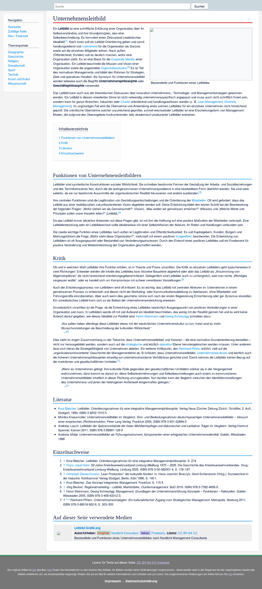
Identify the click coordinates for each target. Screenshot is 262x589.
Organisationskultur (113, 68)
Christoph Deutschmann (82, 474)
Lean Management (210, 101)
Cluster (125, 101)
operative (165, 344)
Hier (49, 569)
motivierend (89, 46)
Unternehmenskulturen (212, 353)
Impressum (113, 581)
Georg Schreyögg (177, 316)
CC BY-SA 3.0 (187, 533)
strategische (134, 344)
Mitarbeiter (199, 200)
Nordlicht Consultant (124, 533)
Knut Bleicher (67, 408)
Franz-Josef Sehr (77, 465)
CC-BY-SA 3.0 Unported (153, 562)
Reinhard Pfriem (189, 348)
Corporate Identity (123, 59)
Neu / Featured (18, 36)
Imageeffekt (183, 236)
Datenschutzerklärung (141, 581)
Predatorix (158, 533)
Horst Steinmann (147, 316)
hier (34, 569)
